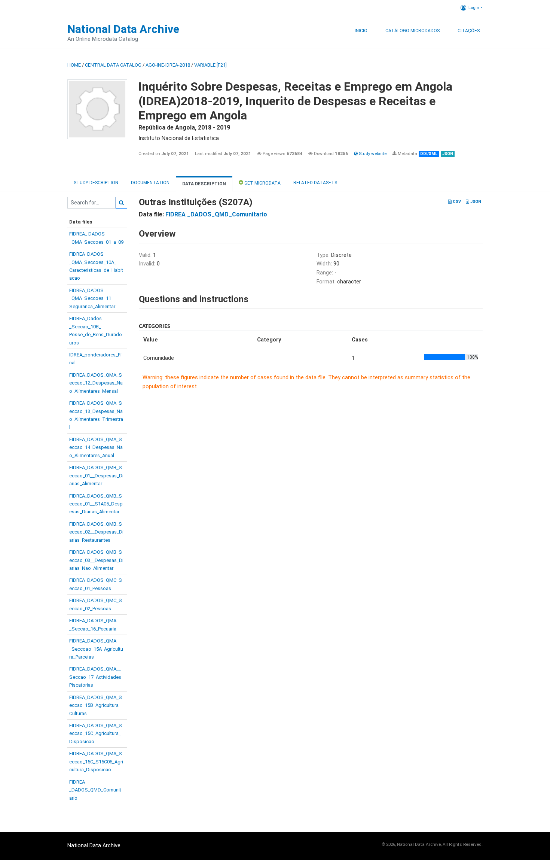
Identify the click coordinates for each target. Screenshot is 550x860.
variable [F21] (210, 65)
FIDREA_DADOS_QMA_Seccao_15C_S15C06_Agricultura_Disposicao (96, 761)
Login (473, 7)
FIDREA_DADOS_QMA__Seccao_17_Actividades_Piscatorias (96, 677)
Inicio (361, 30)
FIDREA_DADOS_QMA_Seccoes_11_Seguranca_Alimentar (92, 298)
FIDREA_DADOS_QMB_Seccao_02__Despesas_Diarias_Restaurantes (96, 532)
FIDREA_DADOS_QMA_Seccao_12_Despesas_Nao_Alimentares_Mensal (96, 383)
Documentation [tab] (150, 182)
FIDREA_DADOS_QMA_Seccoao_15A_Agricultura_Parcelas (96, 649)
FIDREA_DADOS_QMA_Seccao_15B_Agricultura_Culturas (95, 705)
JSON (475, 201)
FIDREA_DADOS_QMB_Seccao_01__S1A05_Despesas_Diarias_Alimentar (96, 504)
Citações (469, 30)
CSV (456, 201)
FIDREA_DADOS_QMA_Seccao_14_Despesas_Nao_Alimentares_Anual (96, 447)
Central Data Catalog (113, 65)
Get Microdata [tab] (262, 183)
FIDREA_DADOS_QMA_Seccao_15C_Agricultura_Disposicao (95, 733)
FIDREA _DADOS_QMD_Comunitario (216, 214)
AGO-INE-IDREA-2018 (168, 65)
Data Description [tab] (204, 183)
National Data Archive (123, 29)
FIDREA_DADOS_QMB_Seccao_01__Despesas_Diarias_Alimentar (96, 475)
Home (74, 65)
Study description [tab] (96, 182)
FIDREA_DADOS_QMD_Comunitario (95, 790)
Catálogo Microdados (412, 30)
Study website (372, 153)
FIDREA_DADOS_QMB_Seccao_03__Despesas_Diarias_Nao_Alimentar (96, 560)
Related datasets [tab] (315, 182)
